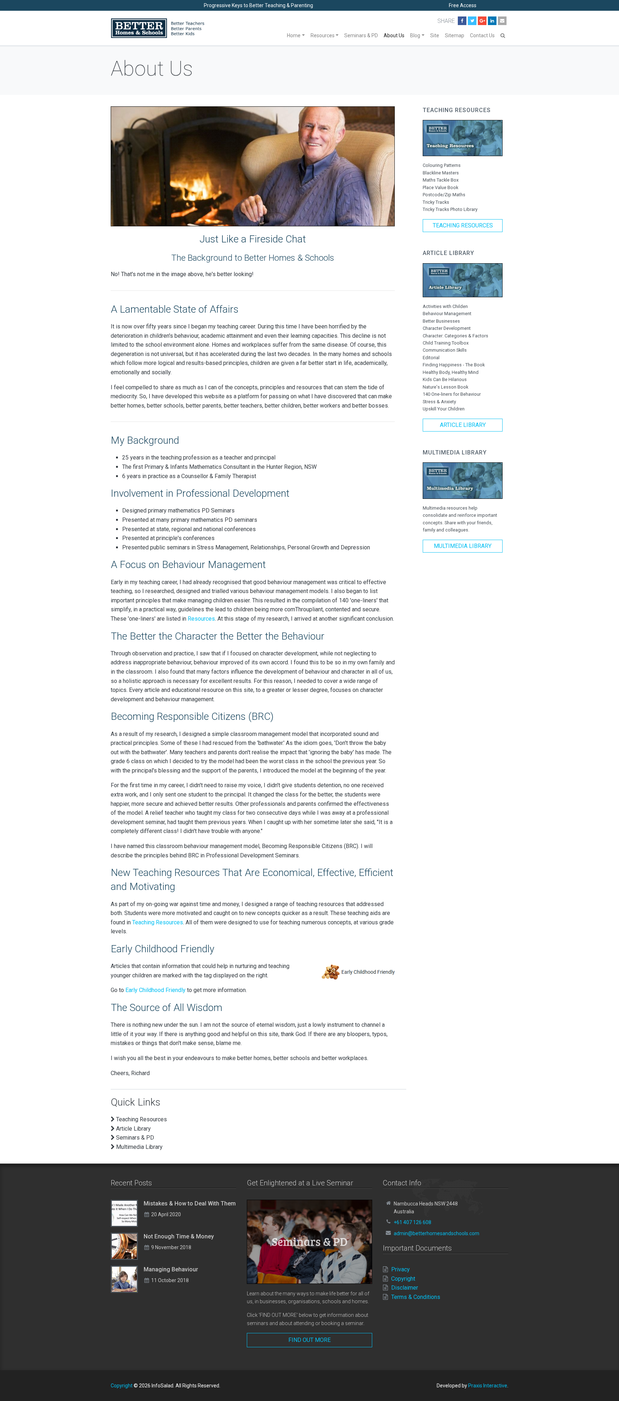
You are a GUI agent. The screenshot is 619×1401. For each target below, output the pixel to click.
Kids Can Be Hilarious (445, 379)
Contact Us (482, 35)
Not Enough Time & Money (179, 1236)
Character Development (447, 328)
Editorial (431, 357)
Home (294, 35)
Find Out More (309, 1340)
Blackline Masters (441, 172)
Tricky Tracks (436, 202)
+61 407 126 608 (412, 1222)
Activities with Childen (445, 306)
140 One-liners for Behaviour (452, 394)
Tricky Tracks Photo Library (450, 209)
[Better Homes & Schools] (157, 28)
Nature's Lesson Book (445, 387)
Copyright (122, 1385)
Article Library (463, 425)
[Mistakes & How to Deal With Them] (124, 1213)
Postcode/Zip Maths (444, 194)
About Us (394, 35)
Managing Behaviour (171, 1269)
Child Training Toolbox (446, 343)
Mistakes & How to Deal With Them (190, 1203)
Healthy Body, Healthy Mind (451, 372)
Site (434, 35)
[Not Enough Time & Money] (124, 1246)
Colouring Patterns (442, 165)
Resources (323, 35)
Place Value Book (440, 187)
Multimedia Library (462, 546)
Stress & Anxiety (439, 401)
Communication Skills (445, 350)
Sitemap (454, 35)
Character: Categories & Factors (455, 335)
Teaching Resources (157, 922)
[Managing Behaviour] (124, 1279)
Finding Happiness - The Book (454, 364)
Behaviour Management (447, 313)
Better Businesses (441, 321)
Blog (415, 35)
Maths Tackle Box (441, 180)
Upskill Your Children (444, 408)
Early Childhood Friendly (155, 990)
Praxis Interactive (487, 1385)
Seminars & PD (361, 35)
